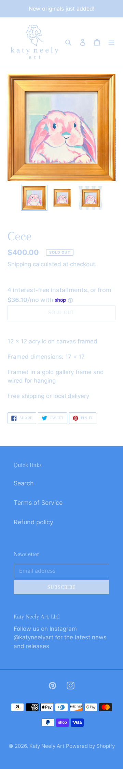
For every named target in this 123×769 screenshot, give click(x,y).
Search (24, 483)
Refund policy (33, 522)
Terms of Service (38, 502)
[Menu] (111, 42)
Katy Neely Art (46, 746)
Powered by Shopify (90, 746)
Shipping (19, 264)
